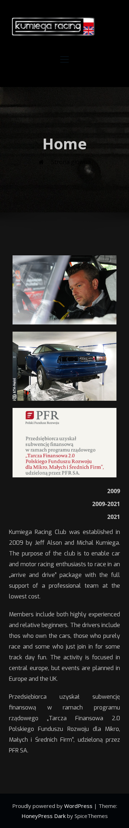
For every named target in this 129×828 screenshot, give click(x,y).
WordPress (79, 805)
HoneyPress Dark (44, 815)
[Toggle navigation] (64, 59)
